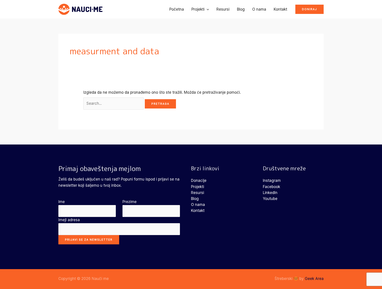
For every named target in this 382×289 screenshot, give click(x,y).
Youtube (270, 198)
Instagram (272, 180)
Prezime (129, 202)
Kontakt (280, 9)
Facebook (271, 186)
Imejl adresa (69, 220)
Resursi (222, 9)
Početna (176, 9)
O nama (259, 9)
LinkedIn (270, 192)
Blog (241, 9)
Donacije (198, 180)
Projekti (197, 9)
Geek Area (314, 278)
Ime (61, 202)
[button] (206, 9)
